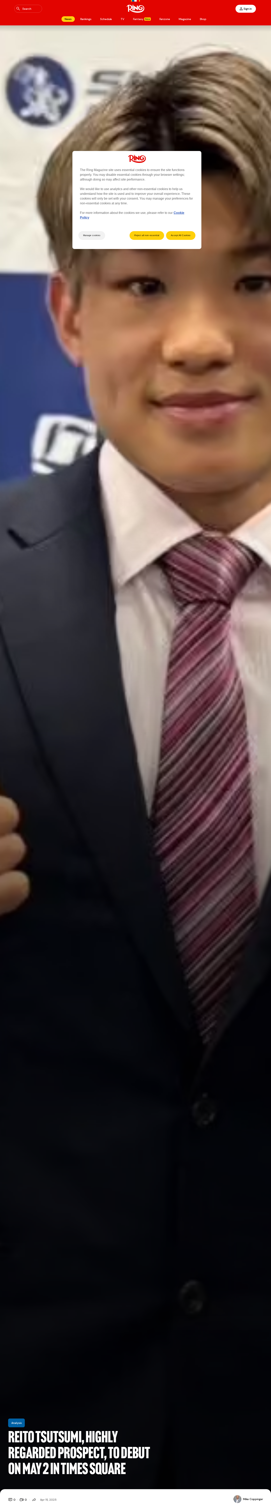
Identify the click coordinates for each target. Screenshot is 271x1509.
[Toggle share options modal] (34, 1500)
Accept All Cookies (181, 235)
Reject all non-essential (146, 235)
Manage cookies (92, 235)
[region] (136, 200)
